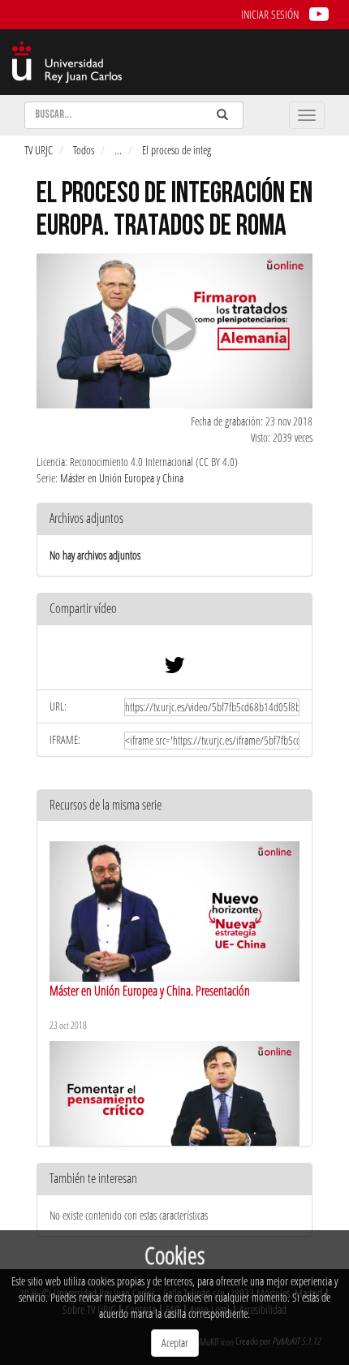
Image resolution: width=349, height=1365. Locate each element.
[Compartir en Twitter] (174, 668)
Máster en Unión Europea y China (121, 478)
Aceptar (175, 1342)
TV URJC (38, 150)
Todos (83, 150)
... (118, 150)
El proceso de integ (176, 150)
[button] (174, 609)
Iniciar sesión (270, 14)
